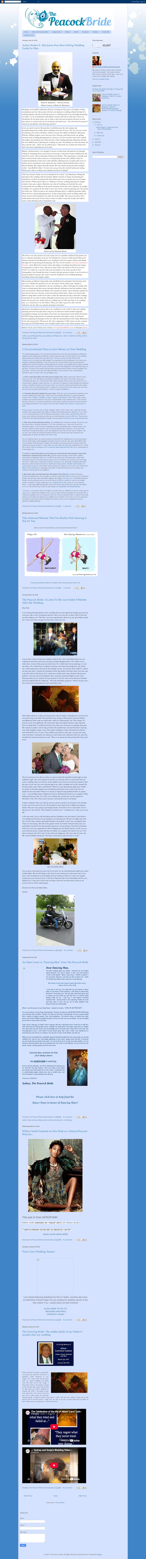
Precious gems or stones (30, 410)
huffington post (57, 336)
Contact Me (105, 32)
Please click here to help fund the (55, 1096)
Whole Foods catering (29, 468)
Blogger (99, 1554)
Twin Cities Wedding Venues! (38, 1251)
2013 (96, 142)
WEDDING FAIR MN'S (55, 1311)
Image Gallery (56, 32)
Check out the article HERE (55, 1234)
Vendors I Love (29, 35)
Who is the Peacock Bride (40, 32)
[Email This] (77, 333)
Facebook (85, 32)
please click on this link (67, 985)
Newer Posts (28, 1496)
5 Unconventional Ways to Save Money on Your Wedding (54, 349)
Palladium (42, 397)
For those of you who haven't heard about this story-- (67, 983)
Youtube (95, 32)
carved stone (79, 404)
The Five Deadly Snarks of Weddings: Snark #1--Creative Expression (111, 96)
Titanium (35, 397)
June (98, 125)
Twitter (76, 32)
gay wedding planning (34, 336)
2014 (96, 139)
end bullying (68, 1120)
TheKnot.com (26, 360)
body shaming (32, 1120)
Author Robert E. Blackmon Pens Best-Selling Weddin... (107, 128)
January (99, 135)
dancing (51, 1120)
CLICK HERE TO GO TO (55, 1308)
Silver (29, 397)
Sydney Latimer (81, 336)
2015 (96, 122)
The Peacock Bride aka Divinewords (107, 67)
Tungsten (54, 397)
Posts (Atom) (60, 1502)
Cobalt (48, 397)
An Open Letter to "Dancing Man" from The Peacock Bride (55, 962)
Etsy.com (66, 474)
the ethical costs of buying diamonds (75, 418)
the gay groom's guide (29, 338)
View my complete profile (100, 79)
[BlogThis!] (79, 333)
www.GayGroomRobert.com (63, 327)
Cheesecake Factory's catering (49, 462)
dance (46, 1120)
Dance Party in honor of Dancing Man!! (55, 1102)
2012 (96, 145)
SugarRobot (63, 486)
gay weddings (47, 336)
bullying (40, 1120)
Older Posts (83, 1496)
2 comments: (67, 506)
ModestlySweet (75, 486)
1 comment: (67, 588)
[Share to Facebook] (83, 333)
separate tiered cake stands (62, 482)
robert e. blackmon (69, 336)
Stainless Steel (66, 397)
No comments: (68, 332)
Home (26, 32)
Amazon (84, 327)
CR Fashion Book (70, 1223)
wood (24, 406)
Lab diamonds (75, 414)
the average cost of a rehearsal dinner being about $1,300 (54, 447)
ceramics (71, 404)
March (99, 133)
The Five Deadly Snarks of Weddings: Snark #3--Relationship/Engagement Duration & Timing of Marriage (111, 107)
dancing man (59, 1120)
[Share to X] (81, 333)
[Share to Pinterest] (86, 333)
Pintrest (67, 32)
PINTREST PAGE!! (55, 1314)
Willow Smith (28, 1223)
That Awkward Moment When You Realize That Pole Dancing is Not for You (55, 583)
